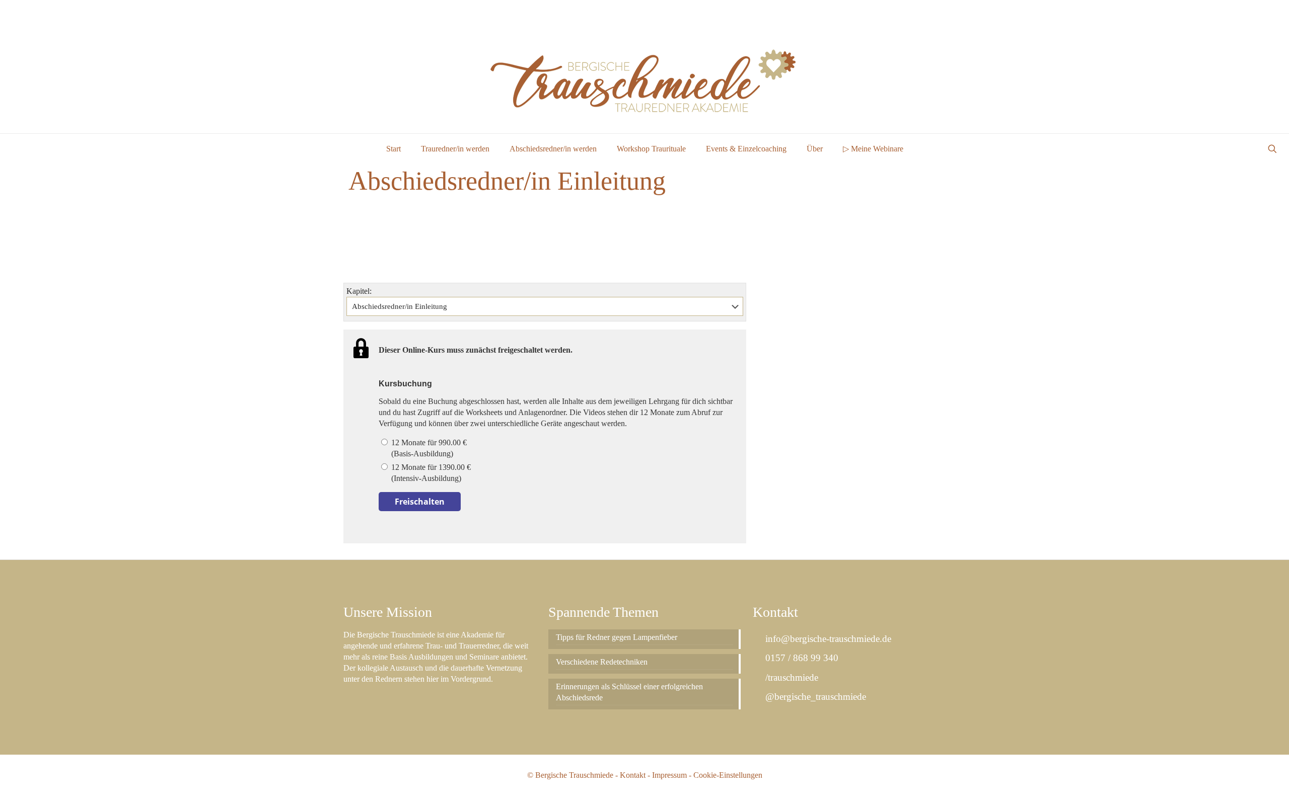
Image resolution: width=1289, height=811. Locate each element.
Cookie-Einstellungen (727, 775)
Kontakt (633, 775)
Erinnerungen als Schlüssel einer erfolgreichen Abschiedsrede (629, 692)
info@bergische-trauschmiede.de (827, 638)
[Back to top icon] (1240, 790)
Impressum (669, 775)
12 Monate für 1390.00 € (430, 472)
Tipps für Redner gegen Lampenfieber (616, 637)
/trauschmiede (790, 677)
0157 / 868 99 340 (800, 658)
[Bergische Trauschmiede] (644, 78)
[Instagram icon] (1267, 12)
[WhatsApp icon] (1242, 12)
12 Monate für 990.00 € (428, 448)
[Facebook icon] (1254, 12)
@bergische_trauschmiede (814, 696)
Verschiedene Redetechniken (602, 662)
